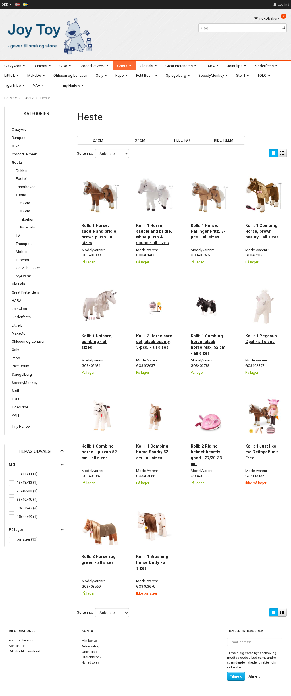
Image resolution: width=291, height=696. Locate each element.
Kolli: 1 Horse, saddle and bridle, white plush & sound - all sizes (154, 234)
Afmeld (254, 676)
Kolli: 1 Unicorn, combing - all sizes (97, 342)
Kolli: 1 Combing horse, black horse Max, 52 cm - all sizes (208, 345)
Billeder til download (24, 651)
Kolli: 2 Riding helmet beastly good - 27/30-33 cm (206, 455)
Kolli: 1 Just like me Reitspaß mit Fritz (261, 452)
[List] (282, 153)
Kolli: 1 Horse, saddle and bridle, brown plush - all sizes (99, 234)
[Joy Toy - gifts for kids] (48, 35)
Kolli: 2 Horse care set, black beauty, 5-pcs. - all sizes (154, 342)
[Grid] (273, 153)
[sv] (25, 4)
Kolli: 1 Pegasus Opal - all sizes (261, 339)
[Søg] (283, 28)
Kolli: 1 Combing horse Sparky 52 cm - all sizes (152, 452)
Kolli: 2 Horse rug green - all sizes (99, 559)
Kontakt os (17, 646)
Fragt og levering (21, 640)
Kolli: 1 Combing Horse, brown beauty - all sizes (262, 231)
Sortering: (85, 153)
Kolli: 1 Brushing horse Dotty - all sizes (152, 562)
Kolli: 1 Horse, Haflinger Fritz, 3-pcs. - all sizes (208, 231)
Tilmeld (236, 676)
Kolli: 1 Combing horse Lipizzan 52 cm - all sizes (99, 452)
